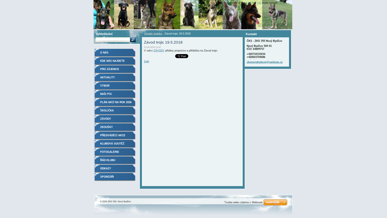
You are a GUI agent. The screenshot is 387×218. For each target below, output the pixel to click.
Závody (105, 118)
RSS (285, 2)
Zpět (146, 61)
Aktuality (107, 77)
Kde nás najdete (112, 60)
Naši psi (106, 93)
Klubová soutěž (112, 143)
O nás (104, 52)
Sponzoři (107, 176)
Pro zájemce (109, 69)
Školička (107, 110)
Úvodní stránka (153, 33)
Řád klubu (107, 160)
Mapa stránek (270, 2)
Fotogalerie (109, 151)
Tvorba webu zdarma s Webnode (243, 202)
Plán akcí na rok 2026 (116, 102)
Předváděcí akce (112, 135)
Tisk (254, 2)
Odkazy (105, 168)
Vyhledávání (104, 34)
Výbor (104, 85)
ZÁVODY (159, 50)
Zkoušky (106, 127)
